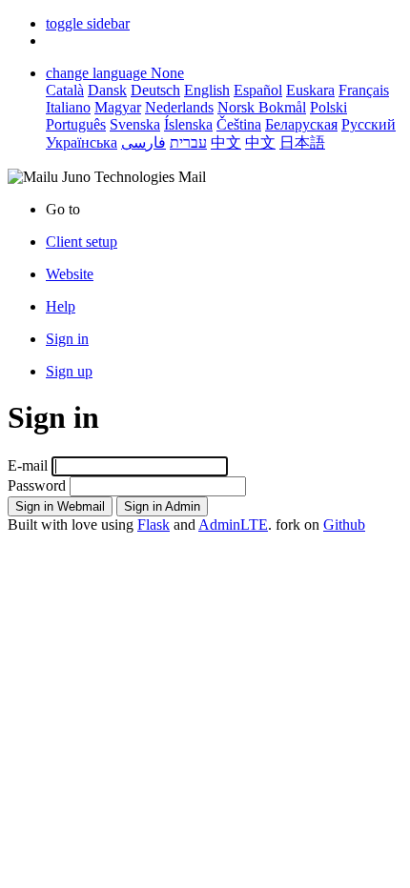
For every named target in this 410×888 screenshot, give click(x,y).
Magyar (117, 107)
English (207, 90)
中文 (226, 142)
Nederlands (179, 107)
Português (76, 124)
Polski (328, 107)
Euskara (310, 90)
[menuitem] (224, 274)
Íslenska (188, 124)
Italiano (68, 107)
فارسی (143, 142)
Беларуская (301, 124)
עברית (188, 142)
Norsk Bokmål (261, 107)
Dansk (107, 90)
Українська (81, 142)
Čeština (238, 124)
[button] (88, 23)
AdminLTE (233, 524)
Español (258, 90)
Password (37, 485)
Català (65, 90)
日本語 (302, 142)
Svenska (135, 124)
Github (344, 524)
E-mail (28, 465)
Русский (368, 124)
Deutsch (155, 90)
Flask (153, 524)
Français (363, 90)
